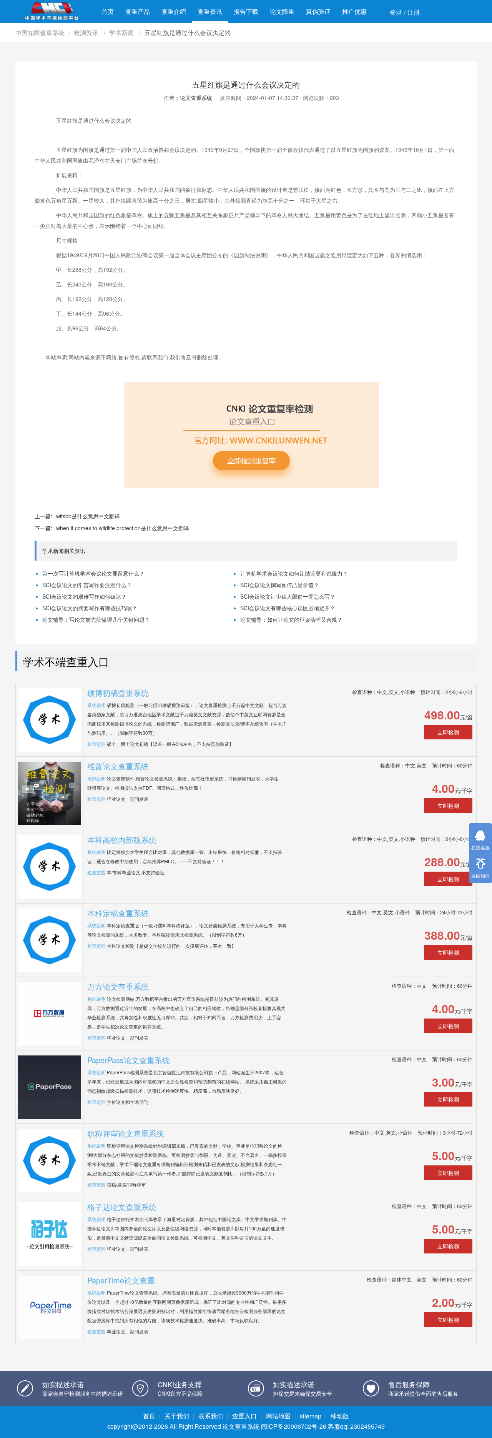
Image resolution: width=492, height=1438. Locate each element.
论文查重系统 (196, 98)
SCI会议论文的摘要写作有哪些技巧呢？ (89, 608)
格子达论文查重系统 (121, 1206)
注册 (413, 12)
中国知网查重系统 (40, 32)
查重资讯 (210, 11)
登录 (396, 12)
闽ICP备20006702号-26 (293, 1426)
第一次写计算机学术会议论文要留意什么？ (93, 573)
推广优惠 (354, 11)
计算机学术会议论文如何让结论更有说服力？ (294, 573)
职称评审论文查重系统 (125, 1133)
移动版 (340, 1415)
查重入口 (244, 1415)
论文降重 (282, 11)
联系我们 (210, 1415)
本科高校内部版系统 (121, 839)
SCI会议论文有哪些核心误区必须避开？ (287, 608)
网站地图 (278, 1415)
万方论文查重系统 (118, 986)
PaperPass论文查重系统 (128, 1059)
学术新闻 (122, 32)
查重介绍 (173, 11)
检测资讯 (87, 32)
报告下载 (246, 11)
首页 (107, 11)
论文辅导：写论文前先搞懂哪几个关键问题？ (96, 619)
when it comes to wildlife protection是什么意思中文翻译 (122, 528)
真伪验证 (318, 11)
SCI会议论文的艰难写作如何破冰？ (84, 596)
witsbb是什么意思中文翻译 (88, 516)
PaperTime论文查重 (121, 1280)
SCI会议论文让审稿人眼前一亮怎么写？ (287, 596)
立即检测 (448, 732)
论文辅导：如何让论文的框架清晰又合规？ (291, 619)
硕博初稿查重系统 (118, 692)
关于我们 (177, 1415)
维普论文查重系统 (118, 766)
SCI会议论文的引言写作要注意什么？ (87, 585)
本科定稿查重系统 (118, 913)
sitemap (310, 1415)
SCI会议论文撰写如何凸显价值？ (279, 585)
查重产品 (137, 11)
